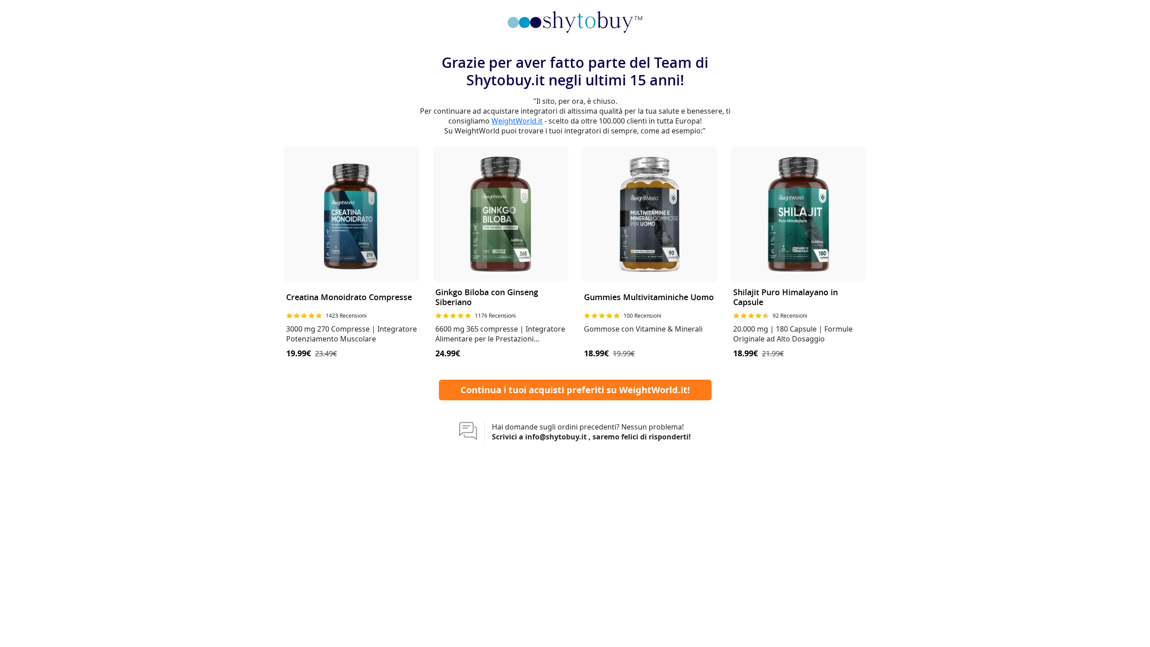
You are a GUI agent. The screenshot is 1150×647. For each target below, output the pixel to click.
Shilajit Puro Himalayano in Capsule (785, 297)
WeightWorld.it (517, 121)
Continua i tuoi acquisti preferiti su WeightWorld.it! (575, 390)
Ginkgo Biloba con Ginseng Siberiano (486, 297)
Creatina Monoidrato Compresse (349, 297)
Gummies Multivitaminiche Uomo (649, 297)
